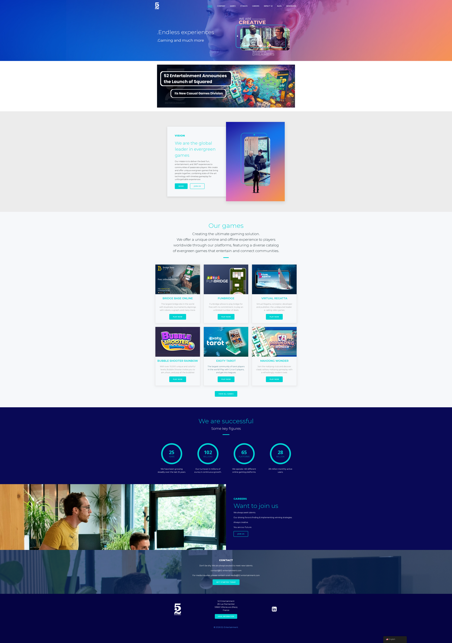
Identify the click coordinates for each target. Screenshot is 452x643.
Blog (279, 6)
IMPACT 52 (268, 6)
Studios (243, 6)
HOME (209, 6)
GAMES (233, 6)
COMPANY (221, 6)
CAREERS (255, 6)
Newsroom (291, 6)
